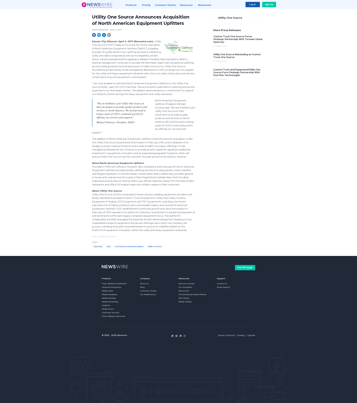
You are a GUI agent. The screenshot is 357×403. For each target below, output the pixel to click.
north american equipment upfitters (129, 246)
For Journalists (185, 287)
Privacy (241, 335)
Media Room (108, 309)
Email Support (223, 287)
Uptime (251, 335)
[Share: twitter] (99, 35)
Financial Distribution (111, 287)
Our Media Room (148, 294)
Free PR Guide (245, 267)
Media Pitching (109, 298)
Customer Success (110, 312)
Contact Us (222, 283)
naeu (109, 246)
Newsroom (183, 291)
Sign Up (269, 4)
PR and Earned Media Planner (192, 294)
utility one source (155, 246)
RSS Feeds (183, 298)
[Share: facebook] (94, 35)
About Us (144, 283)
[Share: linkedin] (104, 35)
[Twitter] (176, 336)
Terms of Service (226, 335)
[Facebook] (172, 336)
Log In (252, 4)
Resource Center (186, 283)
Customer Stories (148, 291)
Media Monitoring (110, 302)
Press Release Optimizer (113, 316)
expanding (98, 246)
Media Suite (107, 291)
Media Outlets (185, 302)
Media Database (109, 294)
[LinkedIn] (180, 336)
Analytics (106, 305)
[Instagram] (184, 336)
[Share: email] (109, 35)
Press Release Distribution (114, 283)
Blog (142, 287)
